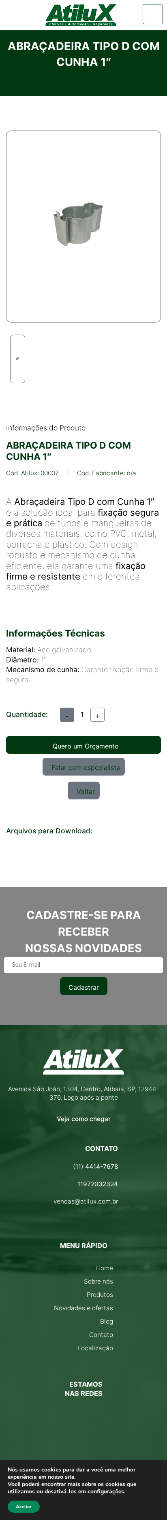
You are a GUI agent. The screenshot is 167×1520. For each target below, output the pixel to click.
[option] (17, 359)
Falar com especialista (85, 767)
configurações (106, 1491)
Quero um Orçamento (86, 746)
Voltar (86, 791)
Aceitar (24, 1506)
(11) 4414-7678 (95, 1166)
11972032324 (97, 1184)
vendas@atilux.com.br (86, 1201)
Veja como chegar (84, 1119)
